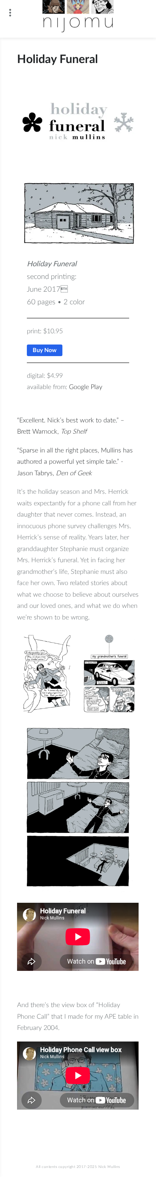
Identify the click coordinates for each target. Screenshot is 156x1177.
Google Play (85, 387)
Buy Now (45, 350)
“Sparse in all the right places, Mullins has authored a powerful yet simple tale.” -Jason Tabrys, (75, 462)
